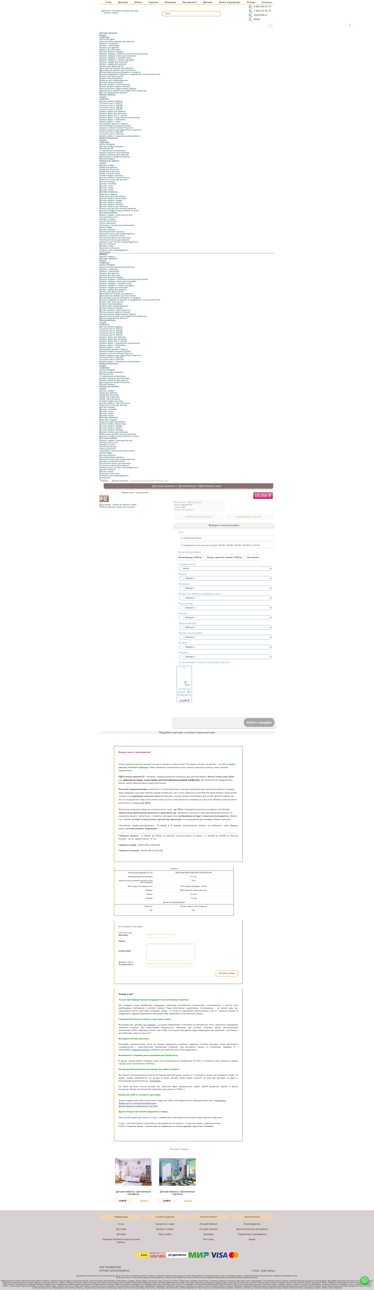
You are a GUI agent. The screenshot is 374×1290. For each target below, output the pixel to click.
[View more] (133, 1172)
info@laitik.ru (260, 15)
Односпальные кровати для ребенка (116, 41)
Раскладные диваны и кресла (113, 123)
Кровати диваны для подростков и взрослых (120, 130)
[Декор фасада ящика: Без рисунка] (117, 507)
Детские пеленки (107, 244)
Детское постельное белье (112, 235)
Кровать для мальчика (110, 49)
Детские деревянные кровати (113, 92)
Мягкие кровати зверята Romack (114, 86)
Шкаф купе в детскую (109, 171)
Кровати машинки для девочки (114, 154)
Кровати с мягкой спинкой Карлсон (116, 128)
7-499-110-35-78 (262, 11)
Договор (208, 2)
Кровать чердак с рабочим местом (115, 215)
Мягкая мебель (107, 94)
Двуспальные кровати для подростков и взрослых (123, 90)
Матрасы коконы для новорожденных (117, 233)
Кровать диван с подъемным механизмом (119, 117)
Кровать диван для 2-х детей (113, 115)
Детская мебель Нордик (110, 200)
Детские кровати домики (111, 82)
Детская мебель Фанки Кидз (112, 198)
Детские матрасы (107, 229)
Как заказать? (190, 2)
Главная (104, 480)
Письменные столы (108, 217)
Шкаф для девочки (108, 167)
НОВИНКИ (104, 37)
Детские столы (106, 185)
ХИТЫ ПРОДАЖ (107, 39)
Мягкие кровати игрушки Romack (115, 125)
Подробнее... (156, 1081)
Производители (252, 1224)
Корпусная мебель (109, 161)
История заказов (208, 1229)
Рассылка (208, 1239)
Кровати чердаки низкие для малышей (117, 56)
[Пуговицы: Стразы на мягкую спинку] (117, 504)
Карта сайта (164, 1234)
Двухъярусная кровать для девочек (116, 68)
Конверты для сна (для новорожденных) (118, 242)
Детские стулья (106, 190)
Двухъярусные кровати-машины (114, 156)
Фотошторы (104, 252)
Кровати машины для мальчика (114, 152)
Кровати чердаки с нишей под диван (116, 60)
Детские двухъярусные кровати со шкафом (120, 72)
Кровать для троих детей (111, 76)
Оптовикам (170, 2)
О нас (109, 2)
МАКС (257, 19)
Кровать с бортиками (109, 45)
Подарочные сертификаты (252, 1234)
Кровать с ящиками (108, 43)
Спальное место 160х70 (111, 103)
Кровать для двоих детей (111, 66)
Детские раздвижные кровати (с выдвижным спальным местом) (129, 74)
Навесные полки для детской (113, 179)
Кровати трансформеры (110, 78)
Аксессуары (105, 227)
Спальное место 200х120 (111, 134)
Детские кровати (108, 33)
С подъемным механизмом (112, 150)
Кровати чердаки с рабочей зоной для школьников (123, 54)
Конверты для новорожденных (114, 250)
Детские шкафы (106, 165)
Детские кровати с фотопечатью (114, 84)
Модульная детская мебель (112, 196)
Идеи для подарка (108, 194)
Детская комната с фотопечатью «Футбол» (177, 1192)
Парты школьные (107, 223)
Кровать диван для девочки (112, 111)
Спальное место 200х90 (111, 109)
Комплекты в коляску (109, 248)
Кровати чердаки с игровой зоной (115, 58)
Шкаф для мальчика (109, 169)
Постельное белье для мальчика (115, 238)
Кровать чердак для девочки (112, 64)
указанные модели (141, 1049)
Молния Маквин (107, 159)
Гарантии (153, 2)
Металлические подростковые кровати (117, 88)
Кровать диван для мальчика (113, 113)
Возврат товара (164, 1229)
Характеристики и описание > (249, 517)
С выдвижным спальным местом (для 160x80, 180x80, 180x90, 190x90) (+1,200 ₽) (220, 545)
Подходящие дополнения (185, 708)
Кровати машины (108, 138)
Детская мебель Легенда (111, 204)
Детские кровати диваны (111, 101)
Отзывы (251, 2)
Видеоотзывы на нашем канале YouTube (138, 1106)
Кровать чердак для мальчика (113, 62)
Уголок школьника (107, 221)
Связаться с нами (164, 1224)
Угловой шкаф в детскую (111, 175)
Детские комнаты (108, 192)
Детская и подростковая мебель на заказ (119, 210)
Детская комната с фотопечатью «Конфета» (133, 1192)
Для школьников (108, 212)
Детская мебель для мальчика (113, 206)
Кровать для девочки (109, 47)
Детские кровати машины (111, 146)
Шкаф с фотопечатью (109, 173)
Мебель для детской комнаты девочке (117, 208)
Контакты (267, 2)
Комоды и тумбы (107, 219)
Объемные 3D (106, 148)
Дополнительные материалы (252, 1229)
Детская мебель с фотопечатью (114, 177)
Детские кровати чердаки (111, 51)
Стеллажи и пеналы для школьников (116, 225)
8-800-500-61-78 (262, 6)
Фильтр (103, 254)
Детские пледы (106, 246)
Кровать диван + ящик (110, 121)
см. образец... (150, 1024)
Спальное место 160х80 (111, 105)
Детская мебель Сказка (110, 202)
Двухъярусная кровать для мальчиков (117, 70)
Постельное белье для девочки (114, 240)
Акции (252, 1239)
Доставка (123, 2)
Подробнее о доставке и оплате (198, 517)
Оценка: (122, 941)
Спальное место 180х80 (111, 107)
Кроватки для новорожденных (113, 80)
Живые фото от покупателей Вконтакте (137, 1103)
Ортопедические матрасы (111, 231)
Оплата (138, 2)
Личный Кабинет (208, 1224)
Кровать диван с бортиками (112, 119)
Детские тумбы (106, 188)
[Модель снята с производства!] (104, 502)
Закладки (208, 1234)
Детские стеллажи (108, 183)
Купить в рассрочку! (229, 2)
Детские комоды (107, 181)
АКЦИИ (102, 35)
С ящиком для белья (191, 538)
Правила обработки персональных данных (121, 1240)
